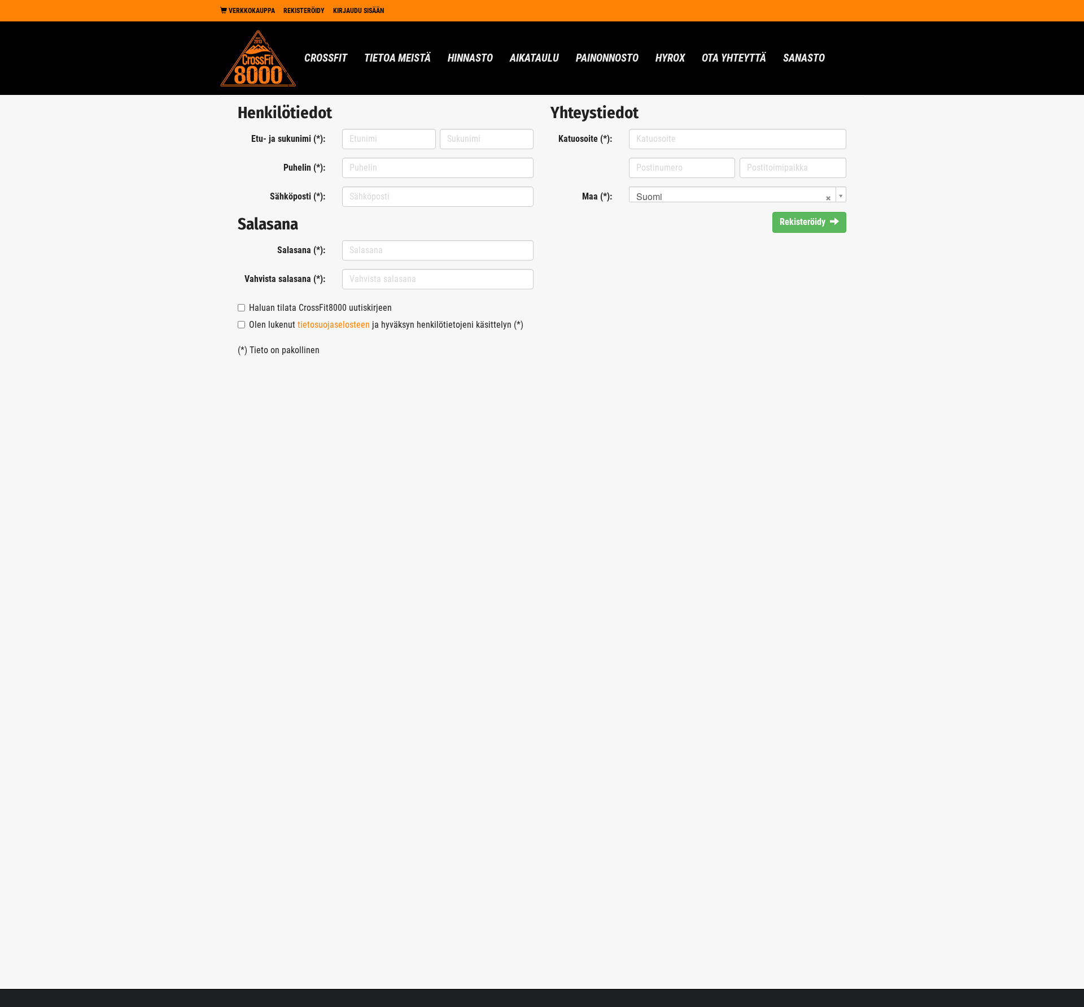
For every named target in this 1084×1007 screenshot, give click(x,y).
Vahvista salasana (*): (284, 279)
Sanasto (804, 57)
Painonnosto (607, 57)
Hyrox (670, 57)
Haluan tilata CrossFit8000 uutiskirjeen (320, 307)
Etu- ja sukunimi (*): (288, 138)
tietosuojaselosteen (334, 324)
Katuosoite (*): (585, 138)
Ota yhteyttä (734, 57)
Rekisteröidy (304, 11)
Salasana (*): (301, 250)
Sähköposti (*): (297, 196)
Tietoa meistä (397, 57)
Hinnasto (470, 57)
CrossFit (325, 57)
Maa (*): (597, 196)
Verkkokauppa (251, 11)
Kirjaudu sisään (358, 11)
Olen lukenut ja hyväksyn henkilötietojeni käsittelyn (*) (386, 324)
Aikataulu (534, 57)
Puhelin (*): (304, 167)
